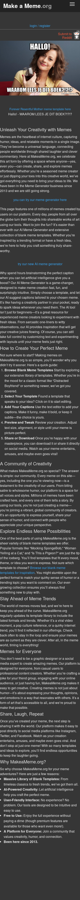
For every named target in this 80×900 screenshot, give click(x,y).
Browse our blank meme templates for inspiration (32, 570)
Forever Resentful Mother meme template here (40, 109)
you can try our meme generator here (40, 199)
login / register (40, 25)
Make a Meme (27, 5)
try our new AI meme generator (40, 263)
